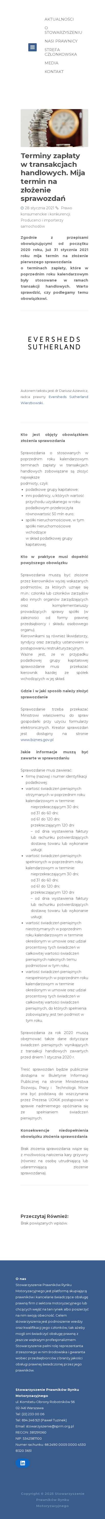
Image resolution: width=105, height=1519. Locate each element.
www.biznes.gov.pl (37, 740)
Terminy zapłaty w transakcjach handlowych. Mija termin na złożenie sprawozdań (53, 177)
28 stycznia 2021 (39, 208)
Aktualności (59, 19)
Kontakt (54, 71)
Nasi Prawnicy (61, 41)
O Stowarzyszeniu (63, 30)
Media (51, 63)
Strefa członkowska (61, 52)
